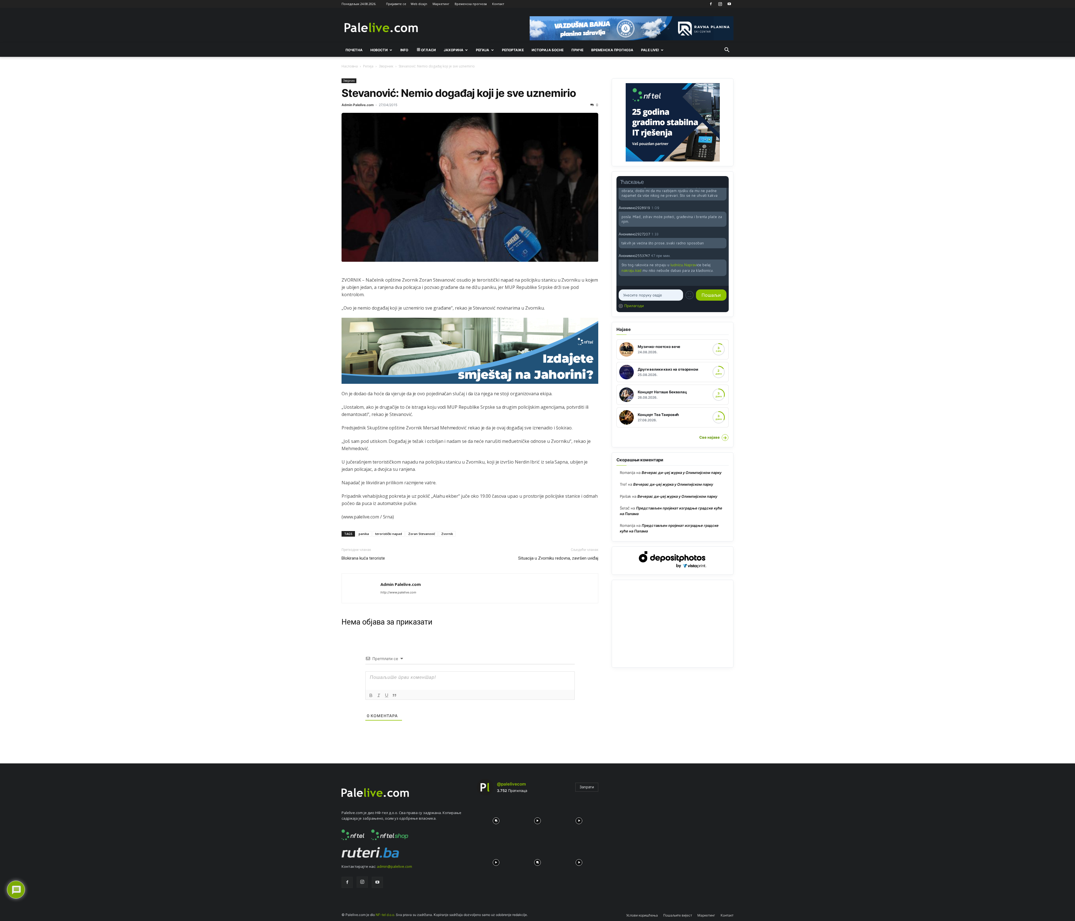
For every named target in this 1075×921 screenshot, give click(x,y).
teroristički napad (388, 534)
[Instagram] (720, 4)
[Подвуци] (387, 695)
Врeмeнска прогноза (612, 50)
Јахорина (453, 50)
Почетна (354, 50)
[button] (726, 50)
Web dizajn (419, 4)
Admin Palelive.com (358, 105)
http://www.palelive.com (398, 592)
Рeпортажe (513, 50)
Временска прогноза (471, 4)
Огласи (428, 50)
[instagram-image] (496, 819)
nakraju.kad (631, 270)
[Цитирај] (394, 695)
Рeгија (482, 50)
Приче (577, 50)
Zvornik (447, 534)
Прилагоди (634, 305)
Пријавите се (396, 4)
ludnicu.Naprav (683, 265)
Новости (379, 50)
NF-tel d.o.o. (385, 915)
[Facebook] (711, 4)
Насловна (350, 66)
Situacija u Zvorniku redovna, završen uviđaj (558, 558)
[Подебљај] (371, 695)
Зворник (386, 66)
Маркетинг (441, 4)
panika (364, 534)
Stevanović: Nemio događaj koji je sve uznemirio (459, 93)
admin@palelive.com (394, 866)
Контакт (498, 4)
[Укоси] (379, 695)
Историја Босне (548, 50)
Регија (368, 66)
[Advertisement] (672, 624)
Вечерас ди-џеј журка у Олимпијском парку (681, 472)
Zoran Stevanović (421, 534)
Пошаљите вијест (677, 915)
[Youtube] (729, 4)
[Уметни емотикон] (689, 295)
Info (404, 50)
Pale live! (650, 50)
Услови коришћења (642, 915)
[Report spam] (723, 207)
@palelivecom (511, 784)
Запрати (586, 787)
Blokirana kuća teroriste (363, 558)
